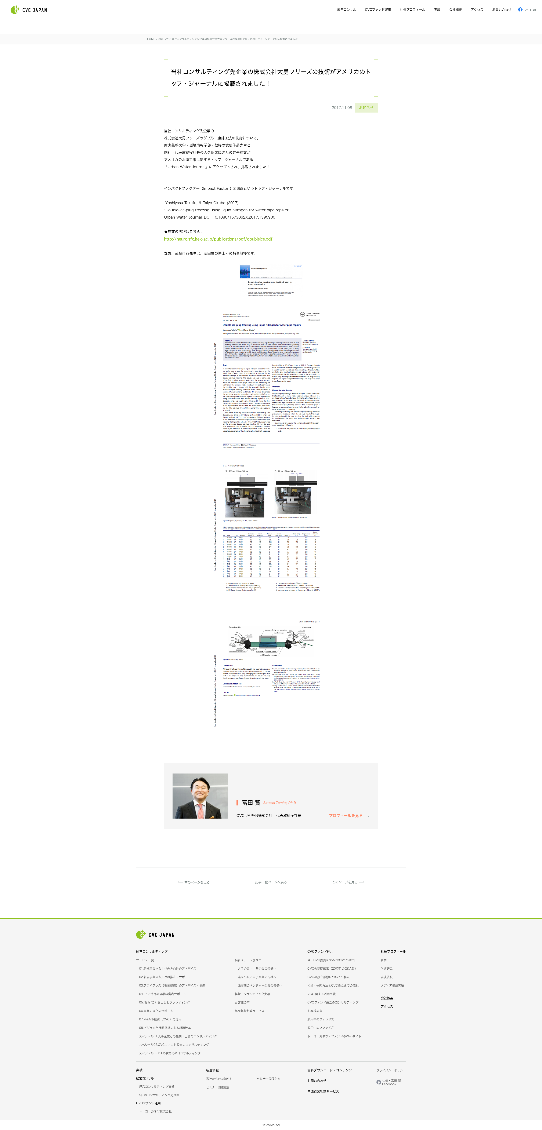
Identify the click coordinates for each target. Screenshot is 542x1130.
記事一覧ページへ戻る (271, 882)
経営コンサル (346, 10)
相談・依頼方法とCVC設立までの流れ (333, 985)
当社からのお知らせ (219, 1078)
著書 (384, 960)
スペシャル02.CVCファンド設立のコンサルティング (174, 1044)
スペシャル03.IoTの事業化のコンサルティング (170, 1053)
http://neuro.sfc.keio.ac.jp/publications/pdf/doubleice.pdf (218, 239)
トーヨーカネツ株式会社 (155, 1111)
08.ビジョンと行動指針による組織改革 (165, 1028)
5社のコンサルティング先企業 (159, 1095)
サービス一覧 (145, 960)
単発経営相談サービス (249, 1011)
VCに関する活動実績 (321, 994)
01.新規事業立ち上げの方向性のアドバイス (167, 968)
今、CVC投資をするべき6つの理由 (331, 960)
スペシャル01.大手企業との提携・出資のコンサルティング (178, 1036)
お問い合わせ (501, 10)
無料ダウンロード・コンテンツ (329, 1070)
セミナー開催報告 (218, 1087)
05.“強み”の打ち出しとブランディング (164, 1002)
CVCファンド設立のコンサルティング (332, 1002)
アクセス (477, 10)
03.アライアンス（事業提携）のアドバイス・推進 (172, 985)
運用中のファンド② (320, 1028)
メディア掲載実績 (392, 985)
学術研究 (387, 968)
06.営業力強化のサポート (156, 1011)
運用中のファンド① (320, 1019)
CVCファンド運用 (378, 10)
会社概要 (455, 10)
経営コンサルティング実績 (252, 994)
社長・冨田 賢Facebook (391, 1082)
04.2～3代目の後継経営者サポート (162, 994)
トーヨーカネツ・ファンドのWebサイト (334, 1036)
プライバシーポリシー (391, 1070)
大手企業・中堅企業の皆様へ (257, 968)
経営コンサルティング (152, 952)
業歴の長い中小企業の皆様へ (257, 977)
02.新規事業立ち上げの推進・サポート (165, 977)
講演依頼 (387, 977)
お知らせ (366, 107)
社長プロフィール (412, 10)
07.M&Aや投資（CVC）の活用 (160, 1019)
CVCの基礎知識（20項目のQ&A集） (332, 968)
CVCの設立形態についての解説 (328, 977)
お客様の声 (242, 1002)
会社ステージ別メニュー (251, 960)
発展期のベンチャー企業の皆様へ (260, 985)
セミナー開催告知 (269, 1078)
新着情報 (212, 1070)
